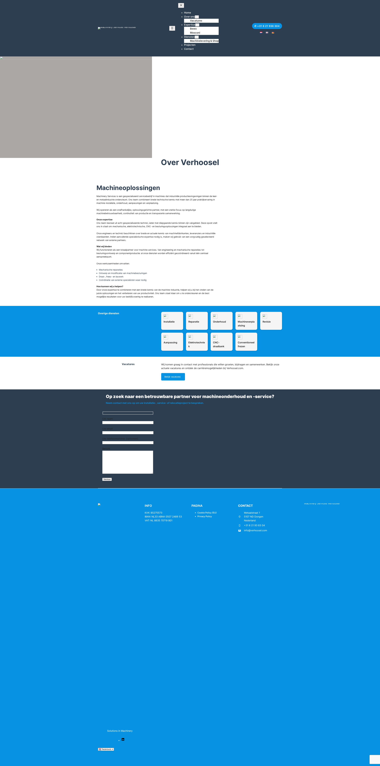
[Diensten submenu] (197, 37)
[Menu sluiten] (181, 5)
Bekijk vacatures (172, 376)
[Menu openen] (172, 28)
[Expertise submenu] (197, 24)
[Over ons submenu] (197, 16)
